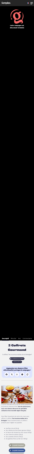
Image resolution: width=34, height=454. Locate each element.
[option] (5, 339)
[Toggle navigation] (31, 3)
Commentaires (27, 338)
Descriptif (5, 338)
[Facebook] (7, 374)
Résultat (13, 338)
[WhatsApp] (17, 374)
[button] (28, 3)
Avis (19, 338)
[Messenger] (22, 374)
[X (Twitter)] (12, 374)
